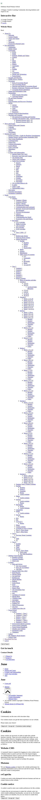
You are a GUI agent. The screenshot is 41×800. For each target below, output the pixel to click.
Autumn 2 (19, 270)
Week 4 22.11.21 (29, 304)
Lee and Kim (16, 576)
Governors (11, 81)
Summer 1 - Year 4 (21, 620)
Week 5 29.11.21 (29, 305)
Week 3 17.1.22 (28, 316)
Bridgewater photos (22, 236)
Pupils (6, 195)
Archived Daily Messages (32, 287)
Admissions (11, 47)
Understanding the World (23, 217)
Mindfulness (23, 253)
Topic (17, 547)
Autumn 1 (19, 268)
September (19, 176)
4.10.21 (26, 292)
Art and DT (27, 265)
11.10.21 (26, 294)
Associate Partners (17, 96)
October (18, 178)
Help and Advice (17, 564)
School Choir (12, 637)
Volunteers (15, 632)
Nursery (14, 198)
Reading (26, 243)
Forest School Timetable (19, 625)
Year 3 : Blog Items (22, 532)
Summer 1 (19, 275)
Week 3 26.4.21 (28, 423)
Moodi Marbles (16, 579)
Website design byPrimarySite (14, 704)
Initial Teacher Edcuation (19, 95)
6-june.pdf (8, 683)
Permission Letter (17, 630)
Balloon (14, 581)
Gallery (14, 612)
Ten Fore (15, 607)
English (14, 69)
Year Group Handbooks (15, 139)
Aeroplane (15, 600)
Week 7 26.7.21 (28, 482)
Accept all (11, 726)
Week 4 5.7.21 (28, 477)
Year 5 (14, 537)
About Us (7, 33)
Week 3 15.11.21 (29, 302)
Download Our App (11, 639)
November (19, 180)
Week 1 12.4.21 (28, 402)
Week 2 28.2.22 (28, 360)
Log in (4, 23)
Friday (29, 326)
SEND (10, 103)
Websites (15, 110)
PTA (9, 151)
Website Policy (12, 699)
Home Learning (21, 278)
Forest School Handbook (19, 627)
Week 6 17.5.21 (28, 453)
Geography (15, 66)
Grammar (23, 491)
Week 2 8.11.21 (28, 300)
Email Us (8, 658)
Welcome (11, 35)
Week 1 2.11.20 (28, 299)
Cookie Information (14, 697)
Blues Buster (16, 601)
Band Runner (16, 572)
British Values (12, 49)
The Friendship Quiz (18, 590)
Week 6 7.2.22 (28, 338)
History (14, 64)
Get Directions (10, 659)
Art (13, 71)
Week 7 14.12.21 (29, 309)
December (19, 181)
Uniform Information (14, 144)
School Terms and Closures (16, 125)
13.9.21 (26, 283)
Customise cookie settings (23, 726)
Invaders (14, 591)
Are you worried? (21, 566)
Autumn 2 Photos (21, 202)
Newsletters (11, 132)
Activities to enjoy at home (24, 528)
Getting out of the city (18, 608)
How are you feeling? (22, 567)
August (18, 174)
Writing (26, 244)
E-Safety (11, 562)
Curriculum (11, 50)
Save (17, 798)
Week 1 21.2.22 (28, 350)
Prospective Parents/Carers (16, 44)
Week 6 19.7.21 (28, 481)
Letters (10, 130)
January (18, 163)
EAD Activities (20, 229)
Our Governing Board (19, 84)
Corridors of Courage (18, 595)
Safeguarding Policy (18, 188)
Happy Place (16, 588)
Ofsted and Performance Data (17, 91)
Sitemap (7, 687)
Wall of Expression (18, 605)
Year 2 (14, 234)
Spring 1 (18, 271)
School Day (12, 142)
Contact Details (13, 37)
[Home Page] (1, 3)
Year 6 (14, 542)
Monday (30, 319)
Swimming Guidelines (15, 193)
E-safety (14, 185)
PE (13, 59)
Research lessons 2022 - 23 (24, 120)
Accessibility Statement (15, 695)
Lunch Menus (12, 146)
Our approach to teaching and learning (23, 117)
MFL (13, 67)
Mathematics (20, 215)
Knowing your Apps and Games (22, 156)
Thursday (30, 324)
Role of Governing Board (20, 83)
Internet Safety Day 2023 (19, 154)
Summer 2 (19, 277)
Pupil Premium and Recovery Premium (20, 101)
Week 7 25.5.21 (28, 464)
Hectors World (16, 574)
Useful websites (24, 494)
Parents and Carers (10, 134)
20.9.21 (26, 285)
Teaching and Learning (15, 115)
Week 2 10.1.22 (28, 314)
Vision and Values (13, 38)
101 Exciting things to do (19, 183)
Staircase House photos (23, 237)
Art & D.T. (19, 521)
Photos (22, 493)
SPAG (26, 246)
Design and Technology (19, 74)
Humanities (19, 504)
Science (14, 57)
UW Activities (20, 226)
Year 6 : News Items (22, 550)
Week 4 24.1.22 (28, 317)
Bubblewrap (16, 578)
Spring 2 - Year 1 (21, 618)
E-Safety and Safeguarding (16, 152)
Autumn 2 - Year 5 (21, 615)
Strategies (15, 106)
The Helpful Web (17, 157)
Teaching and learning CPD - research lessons (26, 118)
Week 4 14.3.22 (28, 380)
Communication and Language (25, 207)
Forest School (16, 76)
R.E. (17, 518)
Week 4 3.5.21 (28, 433)
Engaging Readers (17, 559)
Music (14, 61)
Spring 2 (18, 273)
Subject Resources (21, 239)
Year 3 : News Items (22, 530)
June (17, 171)
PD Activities (20, 227)
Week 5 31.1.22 (28, 328)
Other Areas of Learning (27, 254)
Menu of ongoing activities (28, 280)
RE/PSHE (27, 261)
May (17, 169)
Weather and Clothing (18, 629)
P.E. (17, 520)
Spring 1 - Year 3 (21, 617)
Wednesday (30, 322)
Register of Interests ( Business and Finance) (25, 88)
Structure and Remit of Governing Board (24, 86)
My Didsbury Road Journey (16, 635)
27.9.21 (26, 290)
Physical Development (23, 212)
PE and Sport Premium (15, 98)
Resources (15, 112)
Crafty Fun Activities (18, 161)
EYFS (14, 52)
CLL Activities (20, 222)
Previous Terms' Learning (23, 535)
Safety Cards (16, 186)
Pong (13, 584)
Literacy (18, 214)
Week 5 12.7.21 (28, 479)
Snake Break (16, 583)
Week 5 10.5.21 (28, 443)
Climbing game (16, 598)
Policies (10, 100)
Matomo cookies (11, 767)
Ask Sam (19, 569)
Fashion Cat (15, 603)
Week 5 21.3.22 (28, 390)
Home (6, 669)
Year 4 (14, 533)
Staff (9, 40)
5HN (17, 538)
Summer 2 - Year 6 (21, 622)
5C (17, 540)
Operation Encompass (15, 191)
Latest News (12, 129)
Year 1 (14, 231)
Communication (13, 140)
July (17, 173)
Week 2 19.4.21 (28, 413)
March (18, 166)
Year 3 (14, 266)
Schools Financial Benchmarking (18, 113)
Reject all (4, 726)
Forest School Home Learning (21, 624)
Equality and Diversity (15, 78)
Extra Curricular (13, 147)
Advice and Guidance (18, 159)
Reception (15, 220)
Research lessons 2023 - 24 (24, 122)
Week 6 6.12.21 (28, 307)
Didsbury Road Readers (15, 555)
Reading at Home (17, 557)
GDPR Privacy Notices (15, 79)
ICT (25, 256)
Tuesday (30, 321)
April (17, 168)
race (13, 593)
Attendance (11, 149)
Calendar (11, 127)
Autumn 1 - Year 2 (21, 613)
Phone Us (9, 656)
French (18, 515)
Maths (14, 62)
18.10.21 (26, 295)
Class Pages (12, 197)
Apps (13, 108)
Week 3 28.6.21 (28, 476)
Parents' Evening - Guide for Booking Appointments (24, 135)
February (18, 164)
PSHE (14, 54)
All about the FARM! (22, 205)
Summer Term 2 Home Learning (26, 484)
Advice (14, 105)
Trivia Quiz (15, 586)
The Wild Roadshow (26, 554)
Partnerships (12, 93)
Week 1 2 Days (28, 312)
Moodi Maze (16, 596)
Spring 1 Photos (21, 203)
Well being (11, 190)
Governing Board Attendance (21, 89)
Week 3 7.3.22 (28, 370)
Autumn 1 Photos (21, 200)
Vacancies (11, 42)
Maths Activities (21, 224)
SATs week (23, 552)
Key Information (10, 45)
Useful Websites (25, 508)
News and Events (10, 123)
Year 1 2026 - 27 (21, 232)
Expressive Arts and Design (24, 219)
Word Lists (15, 561)
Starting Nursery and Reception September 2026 (23, 137)
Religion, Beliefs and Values (20, 55)
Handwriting (27, 248)
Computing (15, 72)
